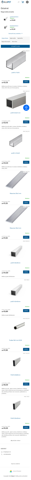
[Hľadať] (18, 2)
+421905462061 (7, 454)
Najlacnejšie (13, 38)
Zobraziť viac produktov (15, 33)
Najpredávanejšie (6, 41)
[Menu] (27, 2)
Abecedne (14, 41)
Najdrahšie (20, 38)
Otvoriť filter (15, 46)
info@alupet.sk (7, 452)
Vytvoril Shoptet (17, 471)
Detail (26, 81)
